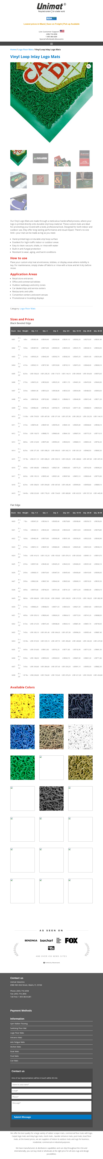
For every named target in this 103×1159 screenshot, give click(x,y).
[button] (88, 66)
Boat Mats (14, 1051)
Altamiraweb (56, 962)
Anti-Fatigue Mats (17, 1042)
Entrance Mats (16, 1037)
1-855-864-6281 (51, 36)
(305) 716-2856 (20, 994)
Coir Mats (14, 1060)
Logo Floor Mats (25, 49)
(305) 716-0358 (51, 34)
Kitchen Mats (15, 1047)
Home (13, 49)
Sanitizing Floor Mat (18, 1028)
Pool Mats (14, 1056)
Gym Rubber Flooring (19, 1023)
